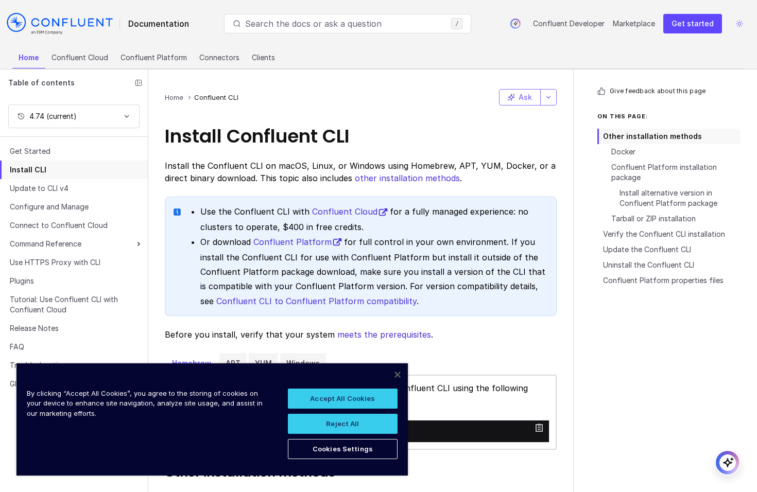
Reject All (342, 423)
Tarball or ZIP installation (653, 218)
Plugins (22, 280)
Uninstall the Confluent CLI (648, 264)
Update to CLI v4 (39, 188)
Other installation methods (652, 136)
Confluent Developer (569, 23)
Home (29, 57)
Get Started (30, 151)
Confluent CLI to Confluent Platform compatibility (316, 301)
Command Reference (45, 243)
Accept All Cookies (342, 398)
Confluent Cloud (79, 57)
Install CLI (28, 169)
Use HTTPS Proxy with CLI (55, 262)
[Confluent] (59, 23)
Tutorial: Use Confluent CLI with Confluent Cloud (64, 304)
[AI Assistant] (515, 23)
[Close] (397, 375)
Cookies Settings (343, 449)
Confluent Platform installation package (664, 172)
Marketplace (634, 23)
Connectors (219, 57)
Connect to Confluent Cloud (59, 225)
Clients (263, 57)
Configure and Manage (49, 206)
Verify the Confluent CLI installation (664, 234)
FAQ (17, 346)
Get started (693, 23)
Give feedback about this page (658, 91)
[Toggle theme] (739, 23)
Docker (623, 151)
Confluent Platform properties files (663, 280)
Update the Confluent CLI (647, 249)
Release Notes (34, 328)
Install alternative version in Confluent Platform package (668, 197)
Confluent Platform (154, 57)
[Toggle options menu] (548, 97)
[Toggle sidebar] (138, 83)
